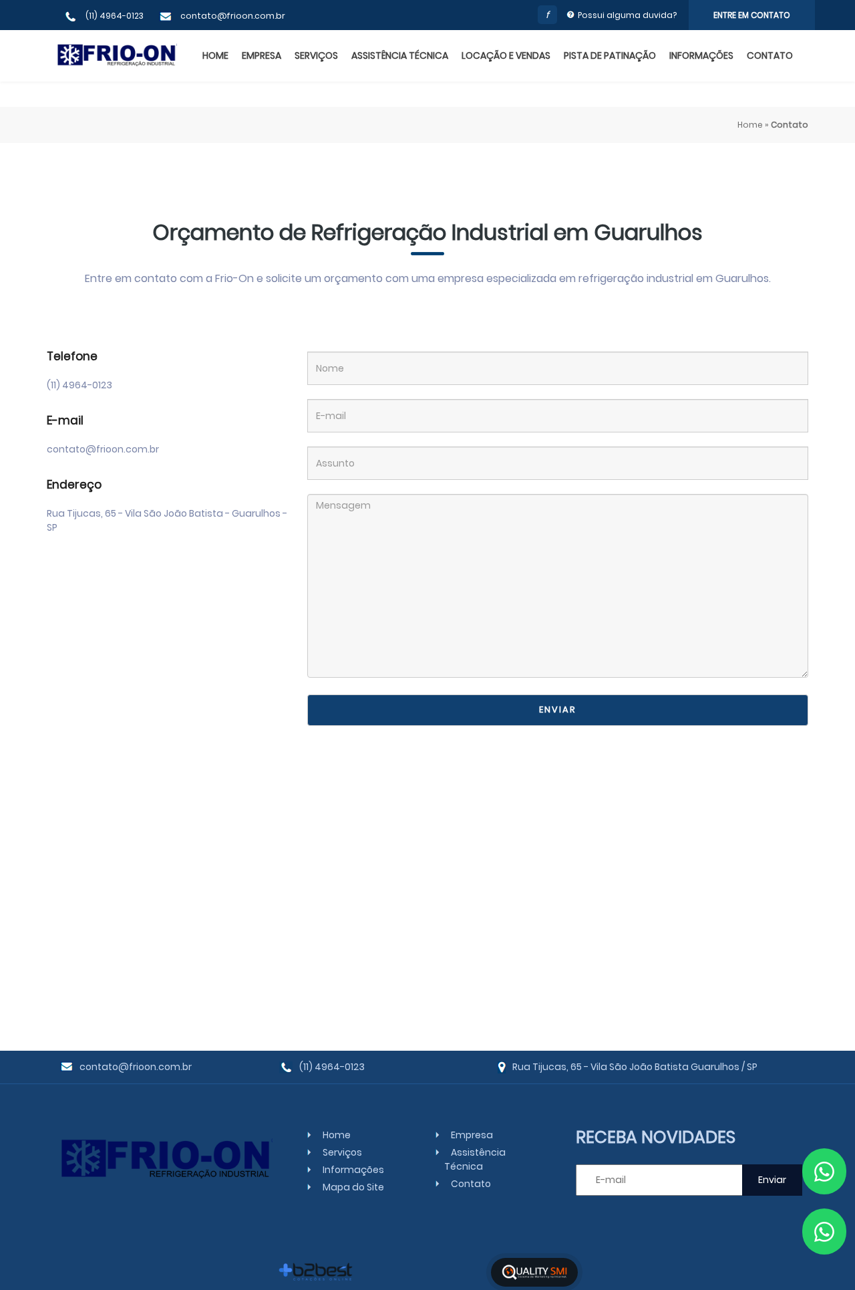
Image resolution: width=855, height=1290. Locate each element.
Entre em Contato (751, 15)
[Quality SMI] (534, 1272)
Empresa (261, 55)
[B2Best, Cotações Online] (316, 1272)
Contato (770, 55)
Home (215, 55)
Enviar (557, 709)
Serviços (316, 55)
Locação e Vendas (506, 55)
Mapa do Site (353, 1187)
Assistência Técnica (399, 55)
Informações (701, 55)
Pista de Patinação (610, 55)
